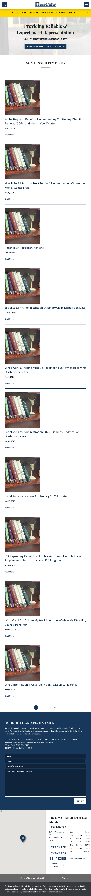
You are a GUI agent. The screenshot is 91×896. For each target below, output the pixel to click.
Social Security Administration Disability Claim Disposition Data (45, 307)
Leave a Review (55, 864)
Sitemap (55, 878)
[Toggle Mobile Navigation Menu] (86, 4)
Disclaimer (66, 878)
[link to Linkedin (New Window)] (64, 858)
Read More (9, 135)
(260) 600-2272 (58, 853)
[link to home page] (45, 4)
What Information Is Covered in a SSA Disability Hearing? (41, 684)
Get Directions (76, 858)
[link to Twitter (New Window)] (59, 858)
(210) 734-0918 (58, 847)
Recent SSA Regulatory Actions (24, 247)
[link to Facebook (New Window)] (51, 858)
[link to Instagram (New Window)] (55, 858)
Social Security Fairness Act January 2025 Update (36, 496)
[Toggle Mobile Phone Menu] (4, 4)
